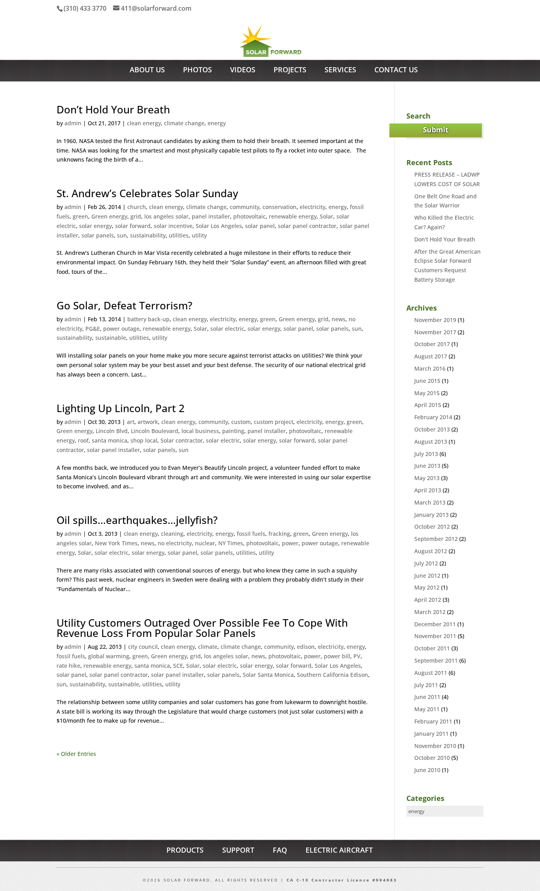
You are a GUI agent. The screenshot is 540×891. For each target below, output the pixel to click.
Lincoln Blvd (112, 431)
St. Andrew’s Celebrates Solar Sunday (147, 193)
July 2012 (426, 563)
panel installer (211, 216)
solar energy (95, 226)
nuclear (205, 543)
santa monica (109, 440)
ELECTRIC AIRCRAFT (339, 850)
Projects (290, 70)
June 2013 (427, 465)
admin (72, 123)
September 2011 (436, 660)
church (136, 207)
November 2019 (435, 320)
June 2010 (427, 770)
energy (217, 123)
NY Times (230, 543)
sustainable (110, 337)
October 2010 (432, 757)
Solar (326, 216)
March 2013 (430, 502)
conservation (279, 207)
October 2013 (432, 429)
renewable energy (293, 216)
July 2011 (426, 685)
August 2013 (430, 441)
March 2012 (430, 612)
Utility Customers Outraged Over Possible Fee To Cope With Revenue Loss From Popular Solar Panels (202, 628)
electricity (312, 207)
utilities (179, 235)
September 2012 (436, 539)
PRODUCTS (185, 850)
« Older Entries (76, 753)
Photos (197, 70)
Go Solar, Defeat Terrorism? (125, 305)
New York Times (116, 543)
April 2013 (427, 490)
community (244, 207)
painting (233, 431)
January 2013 (431, 514)
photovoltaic (249, 216)
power (290, 543)
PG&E (92, 328)
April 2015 (427, 405)
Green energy (109, 216)
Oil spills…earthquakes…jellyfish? (137, 520)
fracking (279, 533)
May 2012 (427, 587)
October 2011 (432, 648)
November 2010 (435, 746)
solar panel (260, 226)
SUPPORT (238, 850)
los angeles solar (166, 216)
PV (357, 656)
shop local (143, 440)
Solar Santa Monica (268, 674)
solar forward (133, 226)
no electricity (175, 543)
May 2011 (427, 709)
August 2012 (430, 551)
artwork (148, 422)
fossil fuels (251, 533)
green (80, 216)
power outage (121, 328)
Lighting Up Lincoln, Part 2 (121, 408)
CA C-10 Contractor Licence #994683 (342, 880)
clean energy (144, 123)
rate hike (68, 665)
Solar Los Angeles (219, 226)
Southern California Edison (332, 674)
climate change (184, 123)
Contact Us (396, 70)
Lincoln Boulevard (154, 431)
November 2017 (435, 332)
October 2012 (432, 526)
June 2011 (427, 697)
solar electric (227, 328)
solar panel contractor (307, 226)
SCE (178, 665)
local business (200, 431)
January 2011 (431, 733)
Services (340, 70)
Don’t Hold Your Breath (113, 109)
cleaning (172, 533)
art (130, 422)
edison (306, 646)
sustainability (148, 235)
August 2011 (430, 672)
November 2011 (435, 636)
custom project (273, 422)
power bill (337, 656)
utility (199, 235)
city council (143, 646)
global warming (108, 656)
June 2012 (427, 575)
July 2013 (426, 454)
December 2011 (435, 624)
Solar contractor (181, 440)
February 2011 (433, 721)
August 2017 (430, 356)
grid (135, 216)
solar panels (97, 235)
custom (241, 422)
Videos (242, 70)
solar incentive (173, 226)
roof (83, 440)
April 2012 (427, 599)
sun (122, 235)
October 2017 (432, 344)
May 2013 (427, 478)
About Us (147, 70)
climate (207, 646)
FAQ (280, 850)
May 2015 (427, 393)
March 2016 (430, 368)
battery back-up (148, 319)
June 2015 (427, 380)
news (339, 319)
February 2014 (433, 417)
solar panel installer (113, 450)
